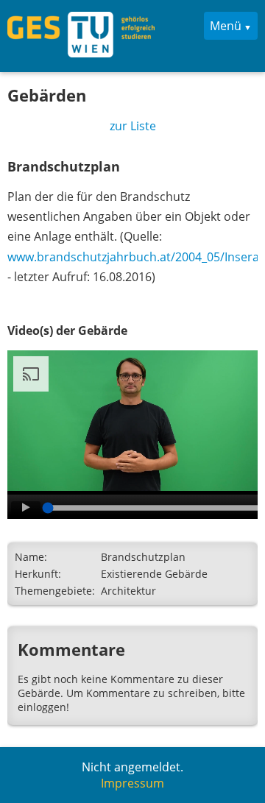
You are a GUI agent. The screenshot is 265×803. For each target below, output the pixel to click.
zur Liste (133, 126)
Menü (225, 26)
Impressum (132, 783)
